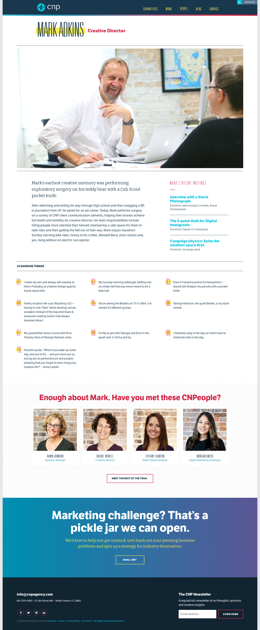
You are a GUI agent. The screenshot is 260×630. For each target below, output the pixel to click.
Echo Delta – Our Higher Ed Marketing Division (103, 621)
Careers (62, 621)
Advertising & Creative (195, 205)
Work (169, 9)
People (184, 9)
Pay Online (51, 621)
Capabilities (150, 9)
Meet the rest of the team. (130, 478)
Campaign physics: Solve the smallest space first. (194, 243)
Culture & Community (195, 229)
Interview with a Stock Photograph (189, 199)
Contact (214, 9)
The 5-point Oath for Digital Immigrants (193, 222)
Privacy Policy (73, 621)
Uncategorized (191, 249)
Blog (198, 9)
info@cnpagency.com (35, 594)
